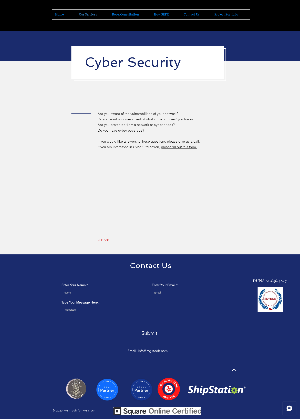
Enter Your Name (73, 285)
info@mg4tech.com (153, 351)
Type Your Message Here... (80, 302)
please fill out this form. (179, 147)
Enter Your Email (164, 285)
